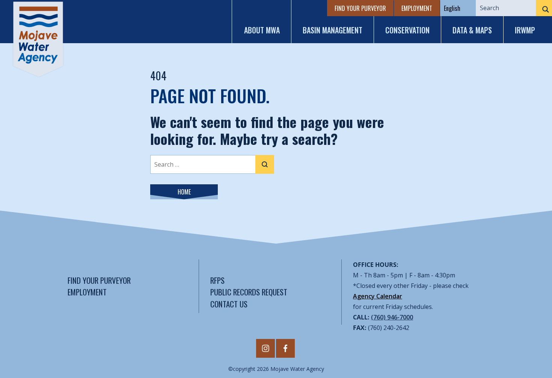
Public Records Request (248, 292)
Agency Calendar (377, 296)
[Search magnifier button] (544, 9)
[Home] (38, 39)
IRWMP (525, 30)
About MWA (262, 30)
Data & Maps (472, 30)
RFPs (217, 280)
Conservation (407, 30)
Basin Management (332, 30)
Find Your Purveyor (360, 8)
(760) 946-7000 (392, 317)
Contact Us (228, 304)
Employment (416, 8)
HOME (184, 191)
